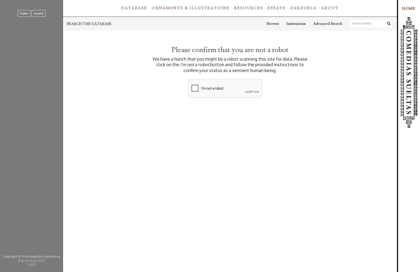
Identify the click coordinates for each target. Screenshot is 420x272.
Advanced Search (327, 23)
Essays (277, 8)
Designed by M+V (31, 260)
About (330, 8)
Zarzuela (303, 8)
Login (31, 264)
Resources (248, 8)
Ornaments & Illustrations (190, 8)
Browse (273, 23)
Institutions (296, 23)
